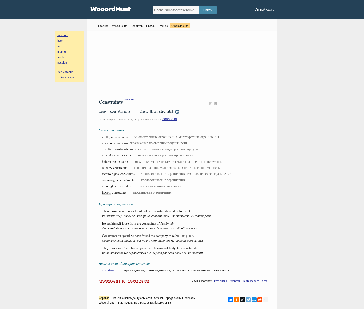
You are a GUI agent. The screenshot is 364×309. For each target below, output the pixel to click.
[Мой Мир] (254, 299)
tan (59, 46)
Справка (104, 298)
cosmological (110, 180)
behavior (108, 161)
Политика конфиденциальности (132, 298)
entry (109, 167)
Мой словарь (65, 77)
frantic (61, 57)
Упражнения (119, 25)
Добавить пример (138, 280)
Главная (103, 25)
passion (62, 62)
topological (109, 186)
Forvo (264, 280)
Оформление (179, 25)
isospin (106, 192)
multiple (107, 136)
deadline (107, 149)
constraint (129, 99)
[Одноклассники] (236, 299)
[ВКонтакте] (230, 299)
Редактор (137, 25)
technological (111, 173)
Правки (150, 25)
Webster (235, 280)
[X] (242, 299)
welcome (62, 35)
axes (105, 143)
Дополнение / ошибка (112, 280)
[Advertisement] (183, 64)
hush (60, 40)
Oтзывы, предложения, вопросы (174, 298)
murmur (62, 51)
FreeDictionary (250, 280)
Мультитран (221, 280)
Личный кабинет (265, 9)
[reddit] (259, 299)
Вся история (65, 71)
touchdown (109, 155)
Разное (163, 25)
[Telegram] (248, 299)
